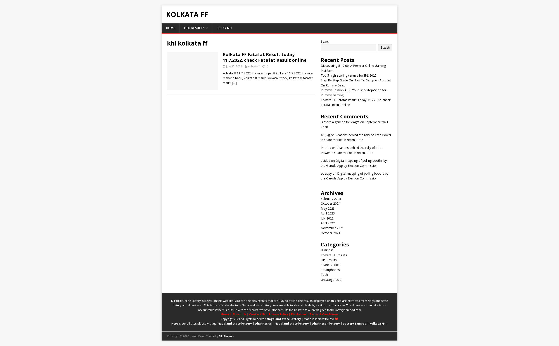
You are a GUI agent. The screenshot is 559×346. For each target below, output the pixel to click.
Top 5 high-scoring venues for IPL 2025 (348, 75)
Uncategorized (331, 280)
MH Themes (226, 336)
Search (325, 41)
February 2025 (331, 199)
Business (327, 250)
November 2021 (332, 228)
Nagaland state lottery (256, 305)
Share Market (330, 265)
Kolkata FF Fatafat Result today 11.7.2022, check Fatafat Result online (265, 57)
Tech (324, 274)
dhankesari (195, 305)
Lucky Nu (224, 28)
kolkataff (254, 66)
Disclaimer (298, 314)
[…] (234, 83)
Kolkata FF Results (334, 255)
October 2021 (330, 233)
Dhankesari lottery (326, 323)
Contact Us (257, 314)
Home (170, 28)
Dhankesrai (263, 323)
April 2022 (328, 223)
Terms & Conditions (323, 314)
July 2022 (327, 218)
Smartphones (330, 270)
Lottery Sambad (354, 323)
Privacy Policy (278, 314)
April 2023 (328, 213)
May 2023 (328, 208)
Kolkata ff (300, 310)
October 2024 (330, 203)
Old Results (194, 28)
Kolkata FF (377, 323)
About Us (239, 314)
